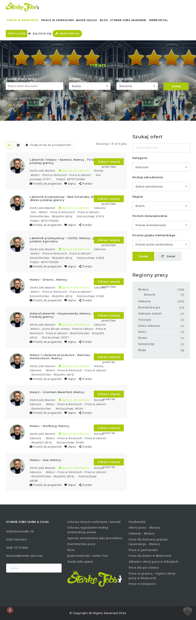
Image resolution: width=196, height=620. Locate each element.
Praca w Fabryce (82, 329)
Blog (104, 20)
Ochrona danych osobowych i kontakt (94, 521)
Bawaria (150, 294)
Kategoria (124, 79)
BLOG (71, 550)
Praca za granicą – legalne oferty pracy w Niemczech (152, 576)
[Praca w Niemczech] (22, 6)
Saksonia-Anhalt (150, 313)
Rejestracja (69, 33)
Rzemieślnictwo (39, 216)
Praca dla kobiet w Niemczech (150, 555)
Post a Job (16, 33)
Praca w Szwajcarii (57, 20)
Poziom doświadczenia (149, 216)
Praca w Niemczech (22, 20)
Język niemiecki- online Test (87, 555)
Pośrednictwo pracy (81, 544)
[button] (187, 611)
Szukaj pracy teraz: (21, 79)
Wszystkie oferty (62, 216)
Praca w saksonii (80, 175)
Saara (142, 331)
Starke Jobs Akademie (128, 20)
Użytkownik (137, 521)
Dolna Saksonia (149, 325)
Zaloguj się (41, 33)
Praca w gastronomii (143, 550)
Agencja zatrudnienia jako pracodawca (95, 538)
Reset (171, 256)
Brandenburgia (149, 307)
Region (75, 79)
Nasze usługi (86, 20)
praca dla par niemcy (56, 329)
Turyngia (144, 319)
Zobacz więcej (109, 161)
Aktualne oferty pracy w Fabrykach (154, 561)
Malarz (35, 175)
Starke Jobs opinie (80, 561)
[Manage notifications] (10, 610)
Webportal (158, 20)
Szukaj (176, 86)
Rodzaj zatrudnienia (147, 177)
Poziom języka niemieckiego (154, 235)
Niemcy (143, 289)
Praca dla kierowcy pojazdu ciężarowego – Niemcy (148, 542)
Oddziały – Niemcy (142, 533)
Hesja (142, 350)
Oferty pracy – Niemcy (144, 527)
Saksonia (144, 301)
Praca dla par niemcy (144, 567)
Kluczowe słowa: (18, 98)
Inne (33, 212)
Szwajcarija (146, 343)
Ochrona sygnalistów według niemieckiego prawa (87, 530)
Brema (142, 337)
